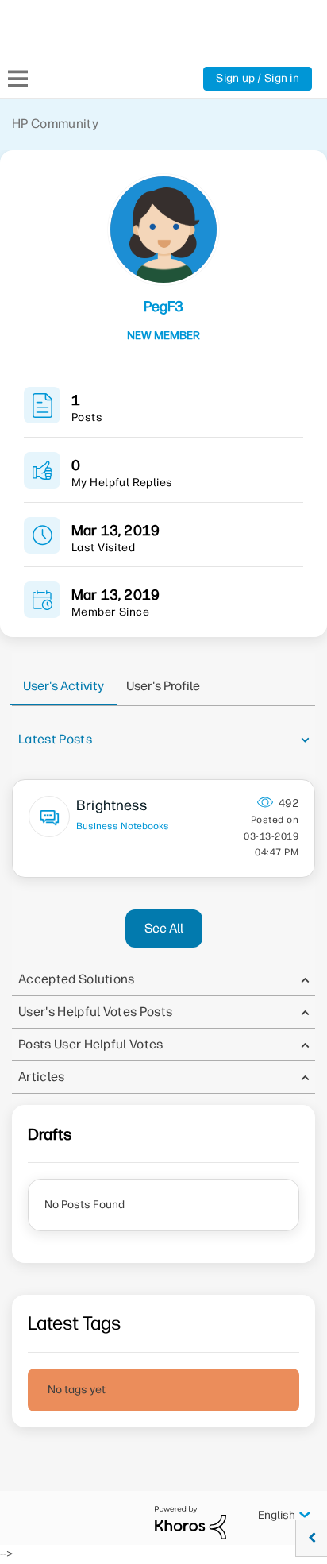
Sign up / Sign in (257, 78)
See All (163, 928)
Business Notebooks (122, 826)
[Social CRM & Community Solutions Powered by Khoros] (190, 1522)
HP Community (55, 123)
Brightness (111, 805)
